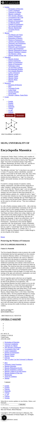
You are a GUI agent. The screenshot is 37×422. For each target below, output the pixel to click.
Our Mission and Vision (15, 35)
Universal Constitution (11, 344)
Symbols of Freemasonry (15, 24)
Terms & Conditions (11, 376)
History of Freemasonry (15, 62)
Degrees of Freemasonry (15, 21)
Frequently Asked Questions (13, 364)
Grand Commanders (14, 19)
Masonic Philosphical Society (13, 368)
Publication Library (14, 66)
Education (8, 57)
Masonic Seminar (13, 59)
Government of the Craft (15, 17)
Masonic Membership (14, 28)
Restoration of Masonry (15, 38)
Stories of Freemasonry (15, 64)
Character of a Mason (14, 12)
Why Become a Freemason (13, 347)
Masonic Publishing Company (17, 52)
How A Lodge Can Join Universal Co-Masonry (19, 359)
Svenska (10, 113)
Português (11, 106)
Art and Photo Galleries (15, 67)
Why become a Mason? (15, 16)
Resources (8, 83)
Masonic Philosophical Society (17, 50)
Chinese (10, 108)
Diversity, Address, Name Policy (18, 95)
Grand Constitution (14, 10)
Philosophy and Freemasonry (17, 47)
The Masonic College (14, 54)
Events (7, 97)
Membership (9, 115)
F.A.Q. (10, 31)
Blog (9, 86)
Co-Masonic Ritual (14, 22)
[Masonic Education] (6, 100)
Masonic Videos (13, 78)
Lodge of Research (14, 73)
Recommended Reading (15, 69)
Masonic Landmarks (14, 14)
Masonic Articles (13, 74)
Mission (7, 33)
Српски (10, 112)
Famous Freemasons (14, 60)
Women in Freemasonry (15, 40)
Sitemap (7, 378)
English (10, 101)
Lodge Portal (12, 90)
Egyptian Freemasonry (15, 45)
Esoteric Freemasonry (14, 36)
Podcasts (11, 81)
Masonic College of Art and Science (15, 371)
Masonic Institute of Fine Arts (17, 55)
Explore (7, 7)
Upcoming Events (13, 88)
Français (10, 105)
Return (3, 237)
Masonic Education (10, 366)
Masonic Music (13, 79)
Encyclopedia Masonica (15, 71)
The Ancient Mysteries (15, 26)
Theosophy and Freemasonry (17, 43)
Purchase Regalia (13, 92)
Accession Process (13, 29)
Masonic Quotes (13, 76)
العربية (10, 110)
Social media (12, 93)
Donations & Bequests (15, 85)
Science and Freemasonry (16, 48)
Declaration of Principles (15, 9)
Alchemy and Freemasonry (16, 41)
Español (10, 103)
